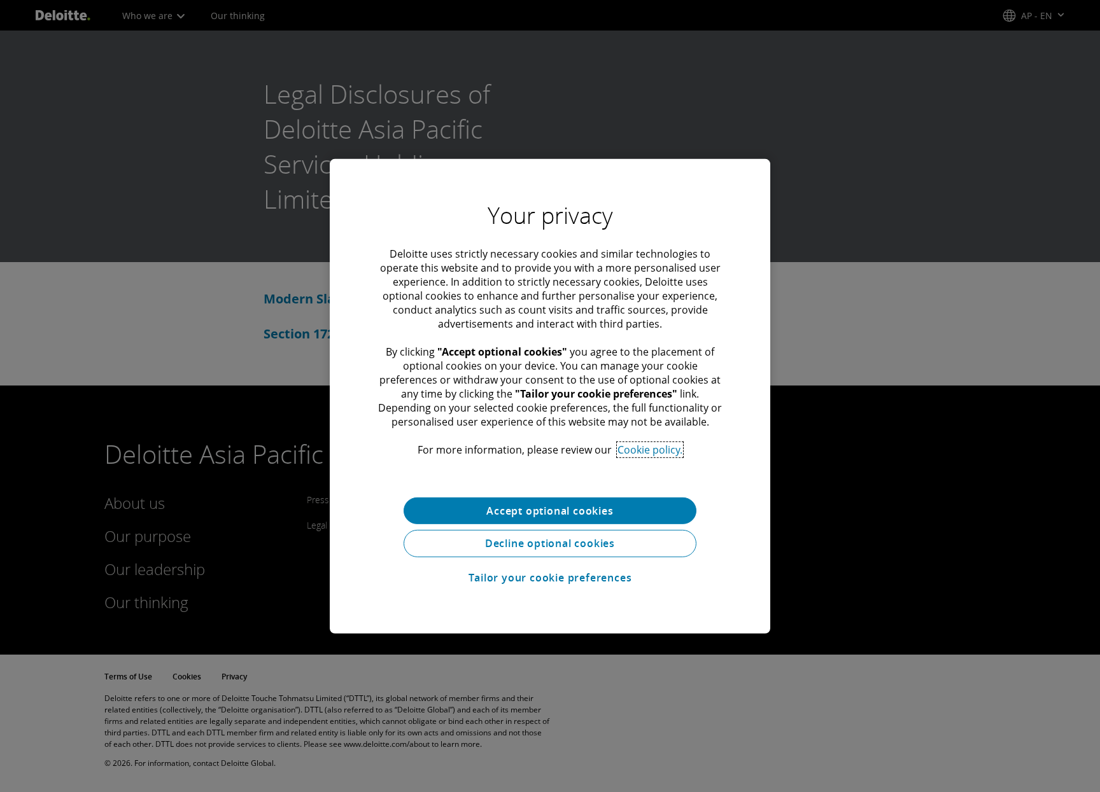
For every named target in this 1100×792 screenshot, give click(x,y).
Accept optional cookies (549, 510)
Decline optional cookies (550, 543)
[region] (550, 395)
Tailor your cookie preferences (550, 578)
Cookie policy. (649, 449)
